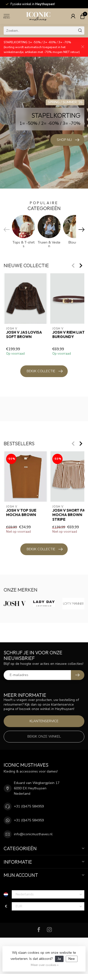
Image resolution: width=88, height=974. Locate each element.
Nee (71, 958)
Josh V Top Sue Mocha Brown (21, 512)
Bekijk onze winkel (44, 736)
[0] (82, 16)
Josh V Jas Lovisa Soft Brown (24, 334)
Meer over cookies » (44, 965)
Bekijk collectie (41, 371)
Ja (59, 958)
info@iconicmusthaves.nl (33, 834)
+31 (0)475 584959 (29, 806)
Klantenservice (44, 721)
